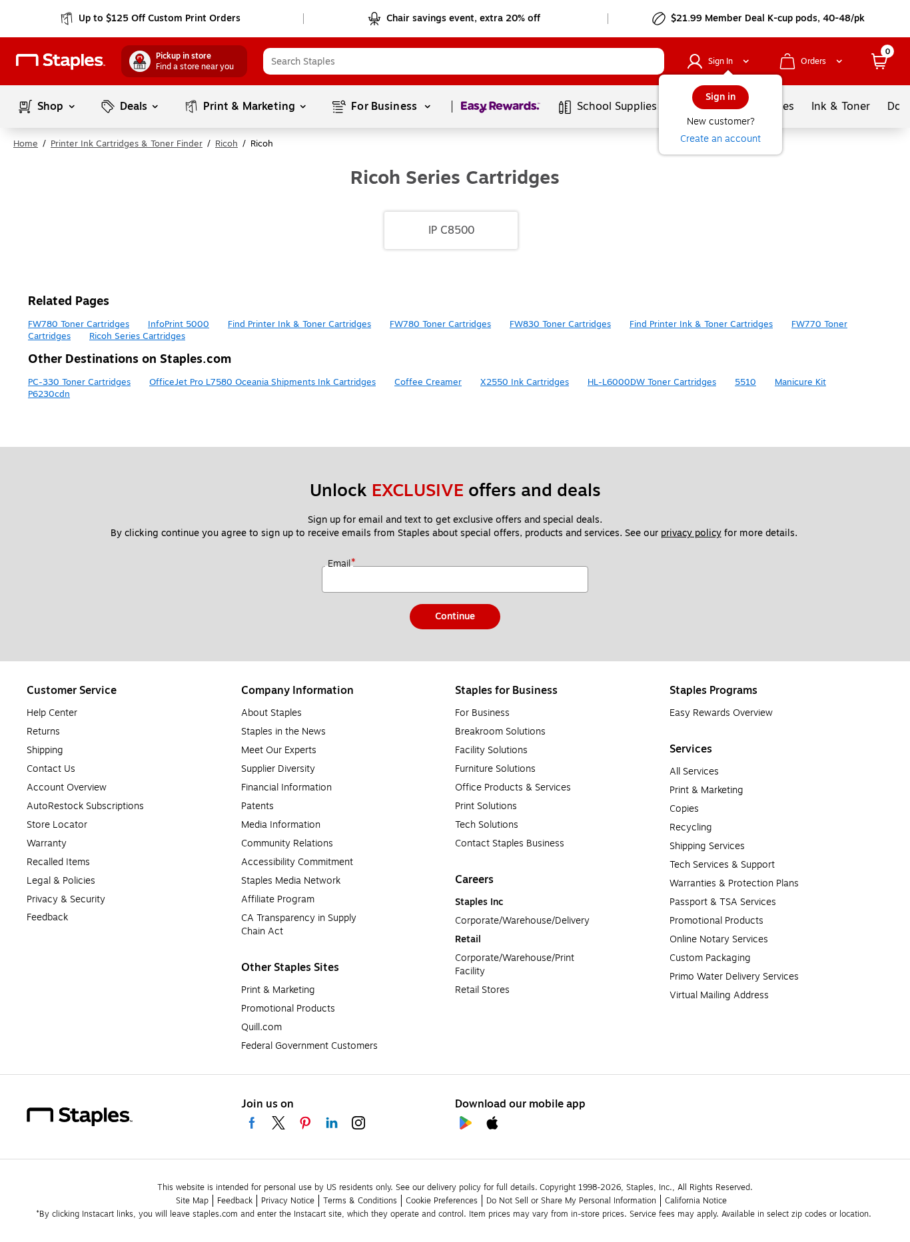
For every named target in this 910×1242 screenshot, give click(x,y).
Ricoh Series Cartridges (137, 336)
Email (340, 564)
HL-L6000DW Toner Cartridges (652, 382)
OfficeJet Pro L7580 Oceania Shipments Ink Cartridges (262, 382)
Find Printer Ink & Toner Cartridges (299, 324)
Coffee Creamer (428, 382)
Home (25, 144)
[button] (651, 61)
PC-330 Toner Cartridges (79, 382)
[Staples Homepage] (60, 61)
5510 (745, 382)
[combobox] (463, 61)
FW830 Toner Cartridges (560, 324)
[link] (151, 18)
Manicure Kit (800, 382)
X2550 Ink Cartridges (524, 382)
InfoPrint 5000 (178, 324)
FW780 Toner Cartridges (78, 324)
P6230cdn (49, 394)
